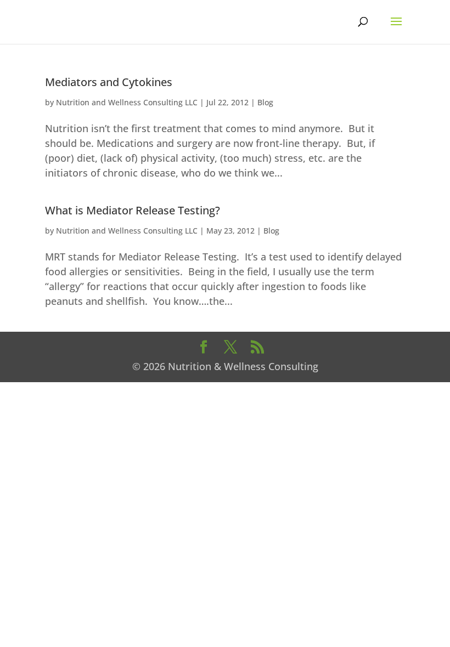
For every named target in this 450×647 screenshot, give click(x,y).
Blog (265, 102)
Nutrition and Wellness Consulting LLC (127, 102)
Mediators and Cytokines (108, 82)
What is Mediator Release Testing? (132, 210)
